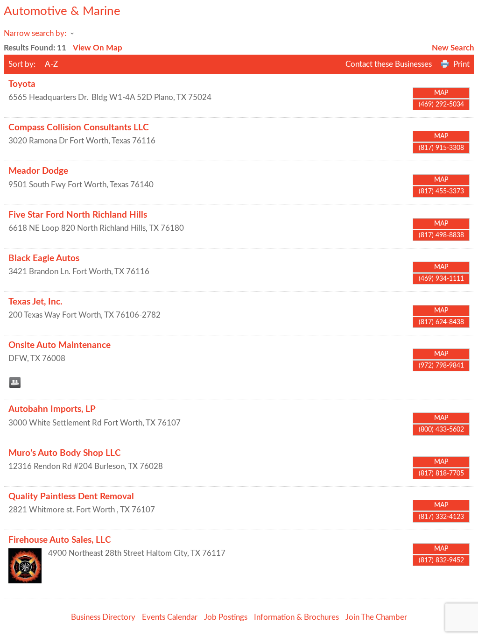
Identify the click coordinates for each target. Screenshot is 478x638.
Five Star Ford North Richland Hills (77, 215)
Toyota (21, 84)
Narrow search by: (35, 33)
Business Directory (103, 617)
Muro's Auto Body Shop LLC (64, 453)
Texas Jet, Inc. (35, 302)
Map (441, 93)
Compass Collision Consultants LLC (78, 127)
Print (461, 64)
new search (453, 48)
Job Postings (225, 617)
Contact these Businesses (388, 64)
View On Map (97, 48)
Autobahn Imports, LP (52, 409)
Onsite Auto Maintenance (59, 345)
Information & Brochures (296, 617)
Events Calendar (169, 617)
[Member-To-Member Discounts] (15, 382)
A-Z (51, 64)
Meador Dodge (38, 171)
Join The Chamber (376, 617)
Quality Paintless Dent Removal (71, 496)
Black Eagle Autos (43, 258)
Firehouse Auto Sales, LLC (59, 540)
